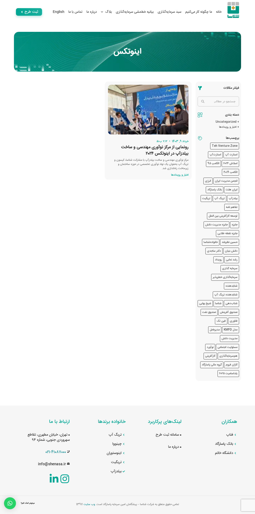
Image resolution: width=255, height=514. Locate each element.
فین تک (221, 321)
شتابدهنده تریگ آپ (225, 294)
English (58, 12)
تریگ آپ (219, 198)
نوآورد (210, 347)
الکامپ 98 (213, 163)
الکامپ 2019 (230, 172)
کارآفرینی (210, 356)
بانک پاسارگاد (214, 189)
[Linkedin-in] (54, 479)
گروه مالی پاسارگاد (212, 364)
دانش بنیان (231, 251)
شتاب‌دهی (231, 303)
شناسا (218, 303)
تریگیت (206, 198)
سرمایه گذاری (229, 268)
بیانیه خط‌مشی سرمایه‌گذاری (135, 12)
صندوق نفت (209, 312)
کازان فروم (231, 364)
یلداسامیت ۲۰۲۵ (228, 373)
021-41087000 (55, 452)
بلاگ (108, 12)
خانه (219, 12)
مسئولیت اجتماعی (227, 347)
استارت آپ (231, 154)
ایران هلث (231, 189)
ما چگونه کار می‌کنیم (198, 12)
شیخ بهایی (205, 303)
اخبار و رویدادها (227, 127)
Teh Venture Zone (224, 146)
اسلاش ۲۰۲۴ (230, 163)
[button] (10, 503)
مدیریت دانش (229, 338)
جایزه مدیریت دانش (216, 224)
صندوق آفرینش (228, 312)
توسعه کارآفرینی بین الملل (223, 216)
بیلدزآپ (233, 198)
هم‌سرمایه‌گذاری (228, 356)
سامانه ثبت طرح (168, 435)
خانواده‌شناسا (211, 242)
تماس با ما (75, 12)
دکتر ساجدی (214, 251)
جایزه (234, 224)
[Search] (203, 101)
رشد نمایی (231, 259)
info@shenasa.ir (52, 464)
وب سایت (89, 504)
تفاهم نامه (231, 207)
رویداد (218, 259)
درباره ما (91, 12)
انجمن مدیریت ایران (226, 181)
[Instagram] (65, 479)
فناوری (233, 321)
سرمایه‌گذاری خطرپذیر (225, 277)
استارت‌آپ (215, 154)
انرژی (208, 181)
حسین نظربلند (229, 242)
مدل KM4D (230, 329)
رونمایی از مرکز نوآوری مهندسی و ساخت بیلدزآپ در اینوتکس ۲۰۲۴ (154, 150)
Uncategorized (226, 122)
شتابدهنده (231, 286)
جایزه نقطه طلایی (227, 233)
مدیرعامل (215, 329)
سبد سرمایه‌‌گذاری (169, 12)
